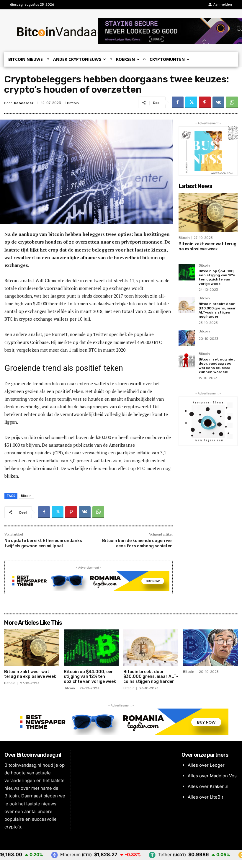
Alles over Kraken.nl (209, 786)
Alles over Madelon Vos (212, 776)
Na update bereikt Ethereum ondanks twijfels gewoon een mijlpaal (43, 543)
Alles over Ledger (206, 765)
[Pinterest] (205, 102)
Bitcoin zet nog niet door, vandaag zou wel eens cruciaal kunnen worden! (217, 365)
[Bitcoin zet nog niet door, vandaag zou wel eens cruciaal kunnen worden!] (187, 360)
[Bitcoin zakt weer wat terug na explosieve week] (208, 212)
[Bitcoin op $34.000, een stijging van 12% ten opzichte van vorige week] (187, 272)
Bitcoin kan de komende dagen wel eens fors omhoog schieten (137, 543)
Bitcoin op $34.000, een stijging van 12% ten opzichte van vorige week (217, 277)
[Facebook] (178, 102)
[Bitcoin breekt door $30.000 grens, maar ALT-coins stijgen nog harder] (187, 305)
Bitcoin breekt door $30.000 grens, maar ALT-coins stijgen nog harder (217, 310)
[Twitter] (191, 102)
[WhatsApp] (232, 102)
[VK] (218, 102)
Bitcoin (73, 103)
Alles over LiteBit (205, 797)
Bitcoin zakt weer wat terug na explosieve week (207, 246)
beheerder (23, 103)
